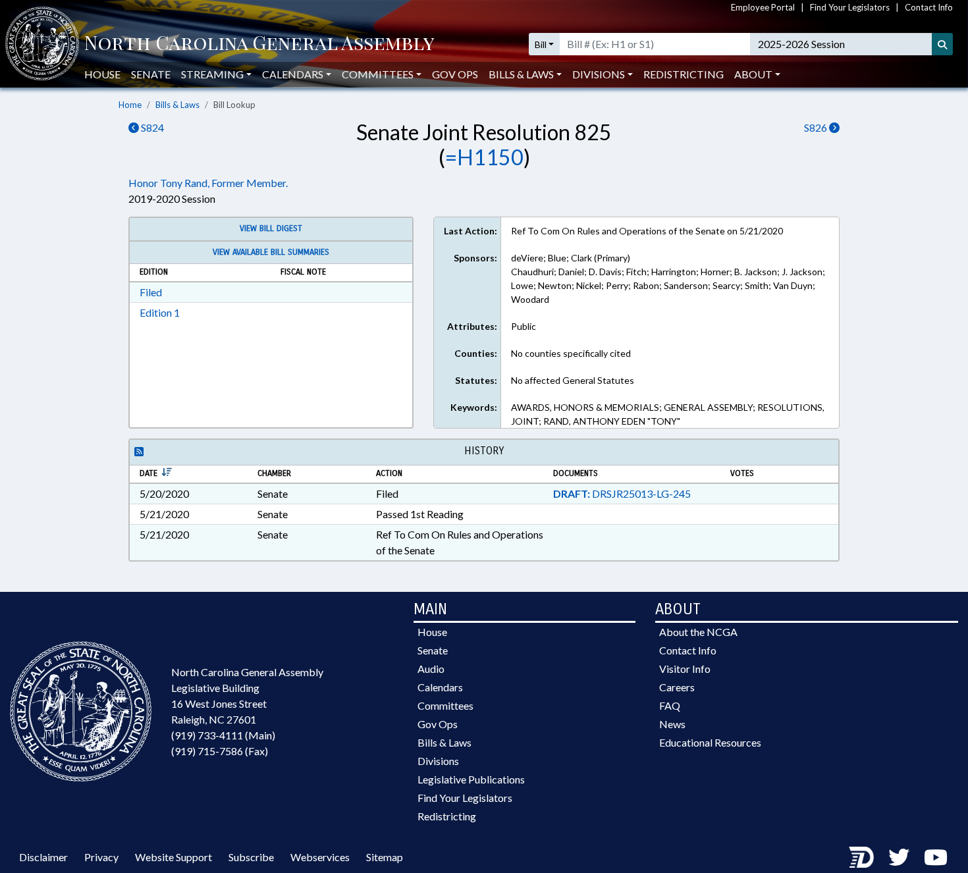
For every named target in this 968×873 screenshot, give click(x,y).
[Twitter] (899, 857)
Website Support (173, 857)
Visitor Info (685, 668)
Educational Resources (710, 742)
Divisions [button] (598, 74)
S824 (151, 127)
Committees (445, 705)
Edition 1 (160, 312)
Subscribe (251, 857)
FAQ (669, 705)
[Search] (942, 44)
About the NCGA (698, 631)
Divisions (438, 760)
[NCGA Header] (259, 44)
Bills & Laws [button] (521, 74)
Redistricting (683, 74)
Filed (151, 292)
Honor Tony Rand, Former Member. (208, 182)
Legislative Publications (471, 779)
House (102, 74)
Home (130, 104)
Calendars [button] (292, 74)
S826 (816, 127)
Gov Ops (455, 74)
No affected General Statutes (572, 380)
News (672, 724)
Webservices (320, 857)
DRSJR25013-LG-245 (622, 493)
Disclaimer (43, 857)
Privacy (101, 857)
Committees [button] (378, 74)
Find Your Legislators (850, 7)
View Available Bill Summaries (271, 252)
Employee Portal (763, 7)
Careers (677, 687)
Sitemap (384, 857)
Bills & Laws (177, 104)
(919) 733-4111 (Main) (223, 735)
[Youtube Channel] (936, 857)
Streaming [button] (212, 74)
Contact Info (929, 7)
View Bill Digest (271, 228)
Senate (151, 74)
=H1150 (484, 157)
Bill (541, 44)
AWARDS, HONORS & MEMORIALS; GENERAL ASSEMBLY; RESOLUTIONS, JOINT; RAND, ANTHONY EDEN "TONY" (667, 414)
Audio (430, 668)
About (753, 74)
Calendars (440, 687)
